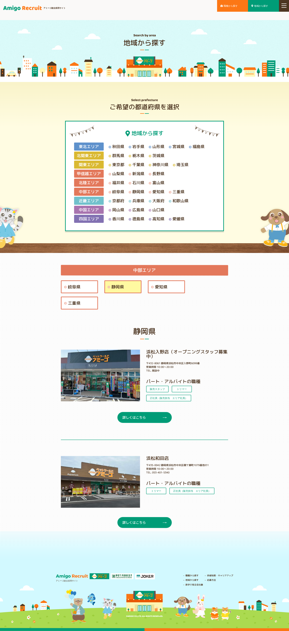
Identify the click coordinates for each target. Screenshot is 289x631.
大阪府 (158, 200)
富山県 (158, 182)
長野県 (158, 173)
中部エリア (89, 191)
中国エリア (89, 209)
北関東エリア (89, 155)
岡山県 (118, 209)
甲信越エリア (89, 173)
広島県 (138, 209)
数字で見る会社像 (194, 584)
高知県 (158, 218)
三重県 (178, 191)
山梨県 (118, 173)
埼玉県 (182, 164)
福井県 (118, 182)
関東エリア (89, 164)
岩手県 (138, 146)
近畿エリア (89, 200)
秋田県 (118, 146)
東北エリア (89, 146)
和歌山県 (180, 200)
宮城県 (178, 146)
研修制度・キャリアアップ (220, 575)
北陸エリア (89, 182)
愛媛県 (178, 218)
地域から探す (261, 6)
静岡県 (138, 191)
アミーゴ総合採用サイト (54, 8)
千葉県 (138, 164)
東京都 (118, 164)
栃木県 (138, 155)
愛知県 (158, 191)
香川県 (118, 218)
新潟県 (138, 173)
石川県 (138, 182)
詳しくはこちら (134, 417)
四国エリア (89, 218)
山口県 (158, 209)
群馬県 (118, 155)
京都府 (118, 200)
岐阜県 (118, 191)
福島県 (198, 146)
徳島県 (138, 218)
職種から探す (231, 6)
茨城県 (158, 155)
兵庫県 (138, 200)
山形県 (158, 146)
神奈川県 (160, 164)
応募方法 (211, 579)
